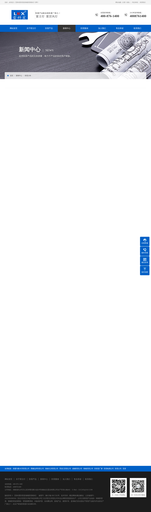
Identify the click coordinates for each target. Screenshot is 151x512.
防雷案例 (84, 28)
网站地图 (118, 2)
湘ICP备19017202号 (52, 495)
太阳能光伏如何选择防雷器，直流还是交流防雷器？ (32, 376)
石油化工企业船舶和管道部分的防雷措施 (95, 465)
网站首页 (13, 28)
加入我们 (102, 28)
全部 (12, 365)
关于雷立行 (31, 28)
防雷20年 (28, 75)
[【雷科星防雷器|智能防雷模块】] (32, 12)
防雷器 (22, 121)
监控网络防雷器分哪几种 (15, 461)
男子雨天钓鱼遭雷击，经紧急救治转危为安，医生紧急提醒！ (28, 453)
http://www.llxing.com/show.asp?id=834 (26, 371)
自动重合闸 (51, 169)
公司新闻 (127, 83)
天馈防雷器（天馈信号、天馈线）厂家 (94, 461)
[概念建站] (80, 495)
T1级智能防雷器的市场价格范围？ (18, 465)
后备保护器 (34, 121)
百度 (124, 2)
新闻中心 (66, 28)
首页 (11, 75)
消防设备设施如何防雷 (14, 449)
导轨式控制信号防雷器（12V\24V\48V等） (128, 376)
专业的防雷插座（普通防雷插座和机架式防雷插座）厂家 (27, 470)
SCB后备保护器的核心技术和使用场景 (94, 449)
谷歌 (127, 2)
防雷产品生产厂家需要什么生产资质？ (94, 453)
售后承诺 (135, 2)
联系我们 (143, 2)
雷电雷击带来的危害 (13, 457)
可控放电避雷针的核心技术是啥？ (92, 457)
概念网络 (72, 495)
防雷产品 (49, 28)
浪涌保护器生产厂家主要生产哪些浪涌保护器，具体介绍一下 (102, 470)
